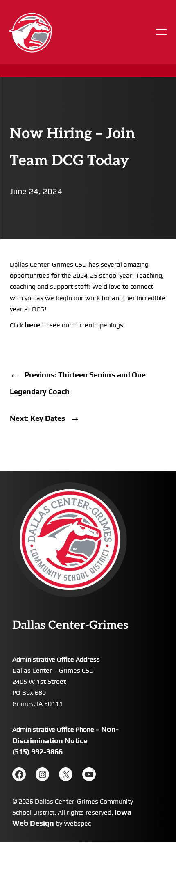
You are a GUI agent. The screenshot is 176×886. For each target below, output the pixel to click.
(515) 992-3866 (37, 751)
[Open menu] (161, 32)
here (32, 324)
